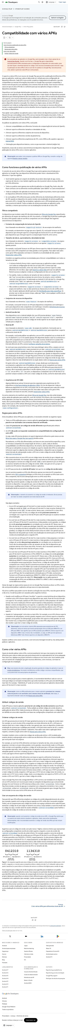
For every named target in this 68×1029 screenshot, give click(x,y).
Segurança (5, 951)
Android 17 (5, 970)
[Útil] (62, 26)
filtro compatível (20, 474)
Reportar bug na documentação (55, 973)
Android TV (49, 957)
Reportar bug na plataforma (54, 970)
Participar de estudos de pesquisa (55, 978)
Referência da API (29, 977)
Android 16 (5, 973)
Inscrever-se (30, 1020)
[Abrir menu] (3, 2)
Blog (3, 960)
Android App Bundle (13, 61)
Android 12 (5, 984)
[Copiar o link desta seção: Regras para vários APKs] (24, 413)
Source (4, 954)
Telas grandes (50, 945)
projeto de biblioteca (13, 670)
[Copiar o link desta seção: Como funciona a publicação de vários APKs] (48, 167)
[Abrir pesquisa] (39, 2)
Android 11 (5, 987)
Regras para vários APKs (57, 360)
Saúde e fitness (28, 951)
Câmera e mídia (28, 954)
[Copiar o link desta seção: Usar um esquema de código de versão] (33, 796)
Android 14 (5, 978)
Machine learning (29, 948)
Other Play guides (22, 9)
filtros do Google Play (49, 214)
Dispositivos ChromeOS (52, 951)
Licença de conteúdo (55, 926)
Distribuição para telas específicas (50, 291)
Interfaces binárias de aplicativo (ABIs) (27, 385)
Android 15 (5, 975)
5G (25, 960)
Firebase (4, 1004)
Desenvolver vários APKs (14, 255)
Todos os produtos (7, 1009)
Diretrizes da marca (22, 1016)
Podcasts (4, 962)
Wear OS (48, 948)
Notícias (4, 957)
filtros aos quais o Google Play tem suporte (19, 438)
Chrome (4, 1001)
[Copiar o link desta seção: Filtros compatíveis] (19, 211)
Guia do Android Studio (30, 972)
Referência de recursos (57, 307)
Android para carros (51, 954)
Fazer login (62, 2)
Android (4, 945)
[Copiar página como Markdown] (10, 37)
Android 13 (5, 981)
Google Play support (51, 975)
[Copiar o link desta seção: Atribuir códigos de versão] (25, 702)
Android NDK (10, 141)
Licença (13, 1016)
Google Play (7, 9)
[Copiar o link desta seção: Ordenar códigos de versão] (24, 718)
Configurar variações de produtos (39, 344)
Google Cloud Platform (8, 1007)
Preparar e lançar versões (19, 158)
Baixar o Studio (28, 980)
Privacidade (27, 957)
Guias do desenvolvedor (31, 974)
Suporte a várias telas (40, 270)
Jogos (25, 945)
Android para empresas (8, 948)
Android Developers (7, 26)
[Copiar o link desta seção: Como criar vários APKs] (28, 650)
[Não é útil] (64, 26)
